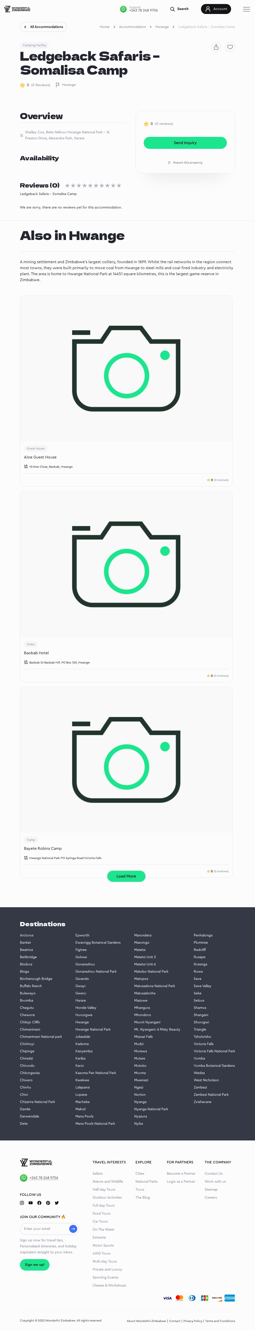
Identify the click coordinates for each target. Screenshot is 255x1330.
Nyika (138, 1123)
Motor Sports (103, 1245)
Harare (80, 1000)
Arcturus (26, 935)
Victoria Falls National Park (214, 1051)
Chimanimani (30, 1029)
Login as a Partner (181, 1181)
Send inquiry (185, 143)
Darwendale (29, 1116)
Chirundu (27, 1066)
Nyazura (140, 1116)
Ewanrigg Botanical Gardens (98, 942)
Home (105, 27)
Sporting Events (105, 1277)
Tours (139, 1189)
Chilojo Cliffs (30, 1022)
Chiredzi (26, 1058)
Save (197, 979)
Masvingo (141, 942)
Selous (199, 1000)
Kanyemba (83, 1051)
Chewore (27, 1015)
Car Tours (100, 1221)
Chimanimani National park (41, 1037)
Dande (25, 1109)
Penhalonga (203, 935)
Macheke (82, 1102)
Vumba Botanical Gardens (214, 1066)
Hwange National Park (93, 1029)
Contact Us (214, 1173)
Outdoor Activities (107, 1197)
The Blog (142, 1197)
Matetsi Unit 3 (145, 957)
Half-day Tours (104, 1189)
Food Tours (101, 1213)
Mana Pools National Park (95, 1123)
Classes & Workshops (109, 1285)
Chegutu (27, 1008)
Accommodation (132, 27)
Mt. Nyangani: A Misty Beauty (157, 1029)
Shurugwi (201, 1022)
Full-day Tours (104, 1205)
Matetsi (139, 950)
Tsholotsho (202, 1037)
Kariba (80, 1058)
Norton (140, 1095)
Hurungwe (83, 1015)
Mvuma (140, 1073)
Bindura (26, 964)
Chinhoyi (27, 1044)
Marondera (142, 935)
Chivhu (25, 1087)
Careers (211, 1197)
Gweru (80, 993)
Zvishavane (202, 1102)
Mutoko (140, 1066)
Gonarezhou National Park (96, 971)
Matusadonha (144, 993)
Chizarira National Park (37, 1102)
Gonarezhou (85, 964)
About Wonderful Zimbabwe (146, 1321)
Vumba (199, 1058)
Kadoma (82, 1044)
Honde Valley (85, 1008)
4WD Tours (101, 1253)
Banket (25, 942)
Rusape (199, 957)
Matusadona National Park (154, 986)
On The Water (104, 1229)
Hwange (162, 27)
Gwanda (82, 979)
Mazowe (140, 1000)
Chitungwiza (30, 1073)
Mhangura (142, 1008)
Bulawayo (28, 993)
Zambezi (200, 1087)
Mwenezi (141, 1080)
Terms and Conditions (220, 1321)
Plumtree (201, 942)
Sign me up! (35, 1265)
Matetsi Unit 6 (145, 964)
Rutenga (200, 964)
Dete (24, 1123)
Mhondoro (142, 1015)
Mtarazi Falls (143, 1037)
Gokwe (81, 957)
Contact (175, 1321)
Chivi (24, 1095)
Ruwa (198, 971)
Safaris (98, 1173)
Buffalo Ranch (31, 986)
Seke (197, 993)
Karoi (79, 1066)
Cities (139, 1173)
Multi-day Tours (105, 1261)
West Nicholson (206, 1080)
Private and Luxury (107, 1269)
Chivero (26, 1080)
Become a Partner (181, 1173)
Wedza (199, 1073)
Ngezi (138, 1087)
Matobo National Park (151, 971)
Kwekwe (82, 1080)
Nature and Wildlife (108, 1181)
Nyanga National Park (151, 1109)
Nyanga (140, 1102)
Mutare (139, 1058)
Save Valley (202, 986)
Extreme (99, 1237)
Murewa (140, 1051)
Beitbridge (28, 957)
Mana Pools (84, 1116)
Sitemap (211, 1189)
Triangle (200, 1029)
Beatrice (26, 950)
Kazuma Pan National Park (95, 1073)
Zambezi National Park (211, 1095)
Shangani (201, 1015)
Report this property (188, 162)
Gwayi (80, 986)
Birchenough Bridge (36, 979)
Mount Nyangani (147, 1022)
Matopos (141, 979)
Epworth (82, 935)
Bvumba (26, 1000)
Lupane (81, 1095)
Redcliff (200, 950)
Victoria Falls (203, 1044)
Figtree (81, 950)
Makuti (80, 1109)
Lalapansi (82, 1087)
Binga (24, 971)
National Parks (146, 1181)
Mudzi (138, 1044)
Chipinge (27, 1051)
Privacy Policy (193, 1321)
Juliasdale (82, 1037)
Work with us (215, 1181)
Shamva (200, 1008)
